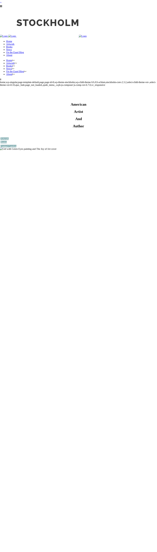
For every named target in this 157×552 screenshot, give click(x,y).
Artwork (4, 138)
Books (3, 142)
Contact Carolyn (8, 146)
